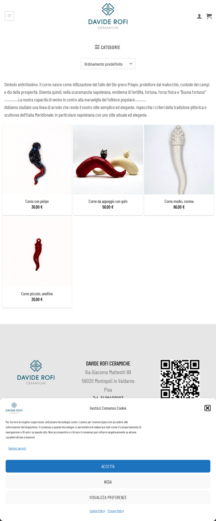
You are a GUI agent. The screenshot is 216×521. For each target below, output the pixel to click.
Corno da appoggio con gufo (108, 201)
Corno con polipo (37, 201)
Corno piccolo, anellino (37, 293)
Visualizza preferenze (108, 497)
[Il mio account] (199, 16)
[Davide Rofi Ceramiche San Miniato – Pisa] (108, 16)
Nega (108, 481)
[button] (207, 408)
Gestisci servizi (17, 448)
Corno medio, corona (179, 201)
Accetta (108, 466)
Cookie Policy (97, 511)
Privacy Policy (116, 511)
